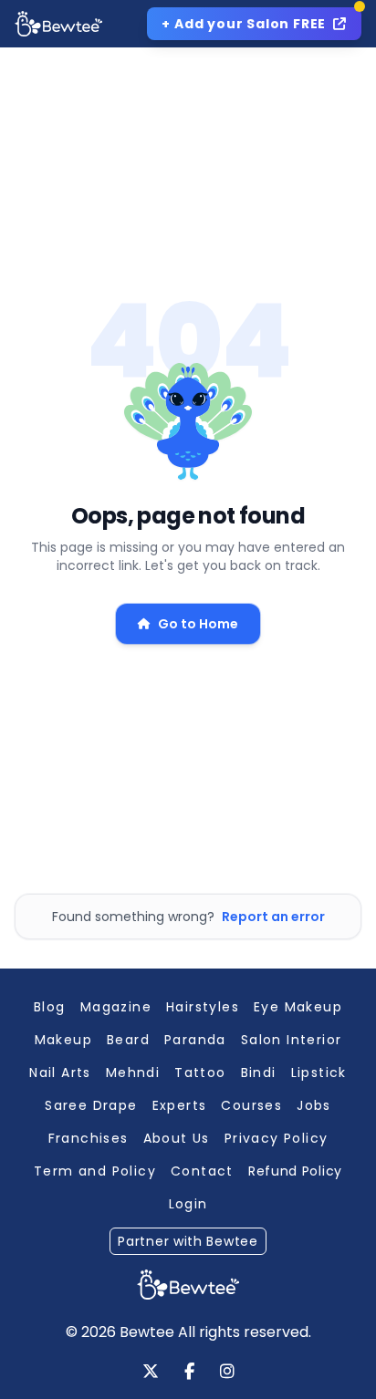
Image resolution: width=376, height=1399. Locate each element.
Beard (128, 1040)
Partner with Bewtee (187, 1241)
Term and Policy (95, 1171)
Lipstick (319, 1072)
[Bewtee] (188, 1284)
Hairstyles (202, 1007)
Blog (50, 1007)
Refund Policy (295, 1171)
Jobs (314, 1105)
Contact (202, 1171)
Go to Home (198, 624)
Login (188, 1204)
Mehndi (133, 1072)
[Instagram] (227, 1372)
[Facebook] (189, 1372)
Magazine (115, 1007)
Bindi (259, 1072)
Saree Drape (91, 1105)
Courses (251, 1105)
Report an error (273, 916)
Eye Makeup (298, 1007)
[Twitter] (150, 1372)
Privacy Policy (277, 1138)
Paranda (195, 1040)
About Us (176, 1138)
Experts (179, 1105)
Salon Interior (291, 1040)
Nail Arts (60, 1072)
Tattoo (199, 1072)
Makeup (63, 1040)
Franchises (88, 1138)
